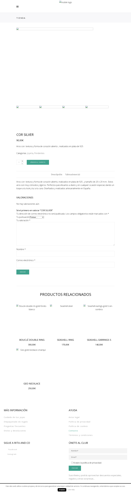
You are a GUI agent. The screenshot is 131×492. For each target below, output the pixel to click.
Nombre (21, 249)
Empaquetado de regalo (16, 422)
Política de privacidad (79, 422)
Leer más (71, 489)
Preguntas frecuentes (14, 426)
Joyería (30, 153)
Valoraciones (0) (72, 174)
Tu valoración (23, 220)
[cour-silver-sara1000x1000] (50, 117)
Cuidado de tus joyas (14, 417)
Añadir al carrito (37, 162)
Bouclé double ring (32, 339)
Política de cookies (78, 426)
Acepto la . (87, 462)
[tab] (56, 174)
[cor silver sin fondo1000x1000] (65, 66)
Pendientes (39, 153)
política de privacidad (91, 462)
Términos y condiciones (81, 435)
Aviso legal (74, 417)
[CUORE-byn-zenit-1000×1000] (96, 117)
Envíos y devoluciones (15, 430)
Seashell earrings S (99, 339)
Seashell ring (65, 339)
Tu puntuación (22, 217)
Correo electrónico (25, 260)
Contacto (73, 430)
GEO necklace (32, 383)
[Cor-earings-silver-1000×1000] (73, 117)
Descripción (56, 174)
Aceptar (62, 489)
